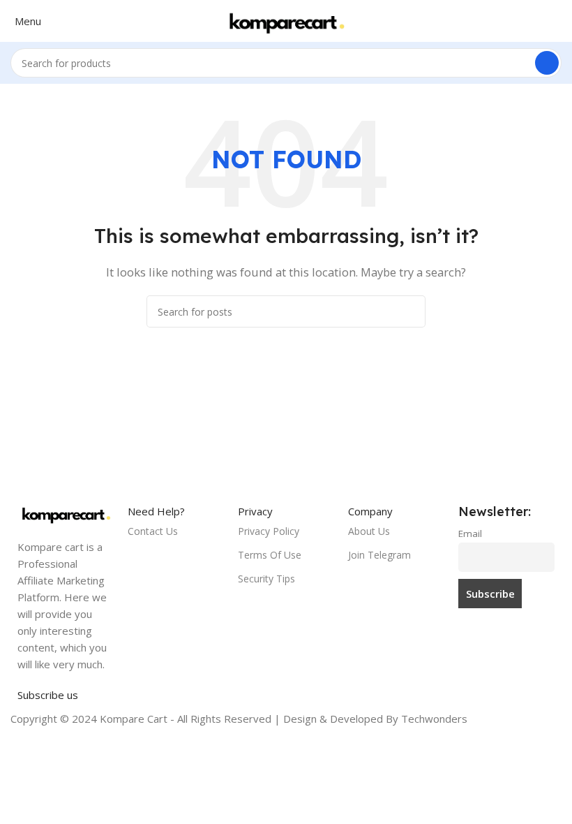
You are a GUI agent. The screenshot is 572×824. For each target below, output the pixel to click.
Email (470, 533)
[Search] (547, 63)
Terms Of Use (269, 554)
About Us (369, 531)
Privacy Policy (268, 531)
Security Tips (266, 578)
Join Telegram (379, 554)
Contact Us (153, 531)
